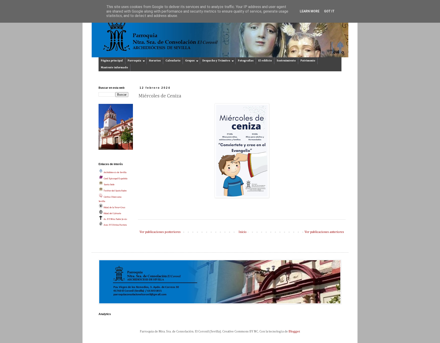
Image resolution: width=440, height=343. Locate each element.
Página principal (112, 60)
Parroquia (134, 60)
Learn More (309, 11)
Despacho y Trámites (216, 60)
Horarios (155, 60)
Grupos (190, 60)
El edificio (265, 60)
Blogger (294, 331)
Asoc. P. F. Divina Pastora (115, 225)
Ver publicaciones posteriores (160, 232)
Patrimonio (307, 60)
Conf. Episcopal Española (115, 178)
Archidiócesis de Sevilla (114, 172)
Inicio (243, 232)
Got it (329, 11)
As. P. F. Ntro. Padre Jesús (115, 219)
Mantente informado (114, 67)
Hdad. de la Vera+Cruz (114, 207)
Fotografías (245, 60)
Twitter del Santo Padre (115, 191)
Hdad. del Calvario (112, 213)
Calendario (172, 60)
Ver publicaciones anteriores (324, 232)
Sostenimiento (286, 60)
